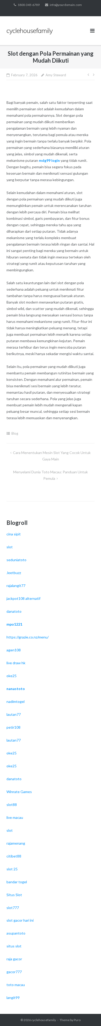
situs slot (13, 946)
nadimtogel (15, 701)
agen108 (13, 650)
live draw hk (15, 663)
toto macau (15, 984)
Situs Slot (14, 895)
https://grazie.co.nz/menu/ (27, 637)
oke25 (11, 676)
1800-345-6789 (29, 5)
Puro (77, 1020)
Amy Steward (56, 75)
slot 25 (12, 869)
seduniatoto (16, 560)
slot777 (12, 907)
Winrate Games (19, 791)
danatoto (13, 611)
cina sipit (13, 534)
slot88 (11, 804)
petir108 (13, 727)
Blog (14, 433)
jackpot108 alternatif (23, 598)
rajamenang (15, 843)
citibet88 (13, 856)
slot (9, 547)
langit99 (13, 997)
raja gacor (14, 959)
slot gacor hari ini (20, 920)
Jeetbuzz (13, 572)
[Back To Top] (88, 1014)
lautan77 (13, 714)
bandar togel (16, 882)
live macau (14, 817)
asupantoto (15, 933)
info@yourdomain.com (66, 5)
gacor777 (14, 972)
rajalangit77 (15, 585)
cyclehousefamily (43, 1020)
